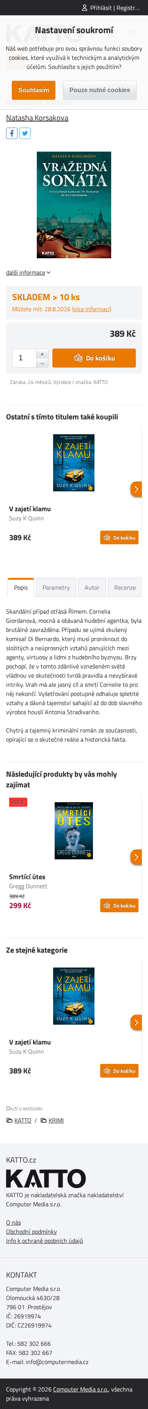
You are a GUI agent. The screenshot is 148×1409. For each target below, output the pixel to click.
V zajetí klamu (30, 509)
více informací (92, 308)
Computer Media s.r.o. (80, 1389)
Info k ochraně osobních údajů (44, 1240)
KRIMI (56, 1120)
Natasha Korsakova (37, 117)
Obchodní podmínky (31, 1231)
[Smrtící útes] (74, 832)
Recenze (125, 587)
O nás (13, 1222)
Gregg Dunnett (28, 886)
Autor (92, 587)
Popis (21, 587)
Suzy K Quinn (26, 518)
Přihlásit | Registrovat (118, 7)
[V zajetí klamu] (74, 464)
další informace (25, 272)
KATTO (22, 1120)
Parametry (56, 587)
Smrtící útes (27, 877)
